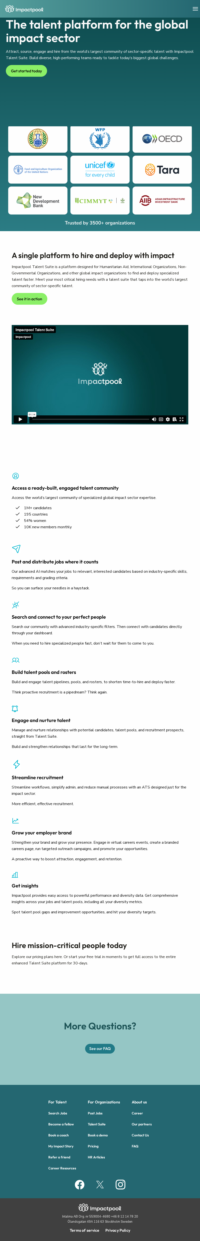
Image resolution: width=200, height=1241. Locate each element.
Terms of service (85, 1230)
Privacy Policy (117, 1230)
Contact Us (140, 1135)
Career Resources (62, 1168)
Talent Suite (97, 1124)
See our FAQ (100, 1048)
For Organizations (104, 1102)
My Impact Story (60, 1146)
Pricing (93, 1146)
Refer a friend (59, 1157)
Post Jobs (95, 1113)
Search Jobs (57, 1113)
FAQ (135, 1146)
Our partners (142, 1124)
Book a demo (98, 1135)
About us (139, 1102)
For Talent (57, 1102)
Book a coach (58, 1135)
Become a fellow (61, 1124)
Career (137, 1113)
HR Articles (96, 1157)
